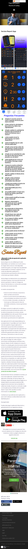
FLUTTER (4, 535)
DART (3, 533)
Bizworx (19, 544)
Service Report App (7, 513)
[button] (14, 120)
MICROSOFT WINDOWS (8, 528)
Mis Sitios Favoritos (7, 520)
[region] (14, 468)
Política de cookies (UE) (8, 538)
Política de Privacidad (7, 515)
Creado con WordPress (7, 544)
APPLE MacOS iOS (6, 525)
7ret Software (14, 3)
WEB (3, 530)
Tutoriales (4, 518)
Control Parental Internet (8, 522)
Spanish (17, 1)
